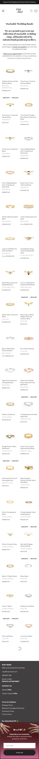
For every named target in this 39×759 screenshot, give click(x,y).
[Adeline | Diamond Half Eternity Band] (10, 71)
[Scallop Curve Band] (28, 595)
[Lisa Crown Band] (28, 625)
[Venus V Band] (10, 595)
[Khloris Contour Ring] (10, 534)
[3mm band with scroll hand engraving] (10, 468)
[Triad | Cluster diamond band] (28, 206)
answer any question (20, 47)
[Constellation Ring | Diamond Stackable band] (28, 238)
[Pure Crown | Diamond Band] (10, 138)
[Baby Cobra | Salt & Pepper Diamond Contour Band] (28, 304)
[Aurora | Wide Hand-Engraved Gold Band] (28, 272)
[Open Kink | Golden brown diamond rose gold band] (28, 370)
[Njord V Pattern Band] (10, 566)
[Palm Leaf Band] (10, 625)
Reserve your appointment (12, 54)
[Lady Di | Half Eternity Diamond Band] (10, 238)
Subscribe (19, 752)
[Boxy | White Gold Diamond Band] (10, 338)
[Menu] (3, 11)
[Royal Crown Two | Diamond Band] (28, 172)
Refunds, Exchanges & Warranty (13, 708)
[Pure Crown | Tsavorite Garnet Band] (10, 104)
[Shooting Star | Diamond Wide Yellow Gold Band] (28, 468)
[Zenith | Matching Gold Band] (10, 206)
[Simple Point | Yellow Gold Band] (10, 436)
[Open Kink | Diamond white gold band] (10, 370)
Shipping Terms (7, 705)
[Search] (31, 11)
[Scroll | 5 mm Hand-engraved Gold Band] (28, 436)
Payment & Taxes (8, 711)
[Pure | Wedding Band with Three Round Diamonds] (28, 138)
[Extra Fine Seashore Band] (10, 502)
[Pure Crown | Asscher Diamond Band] (28, 71)
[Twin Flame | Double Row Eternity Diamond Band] (28, 104)
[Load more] (19, 648)
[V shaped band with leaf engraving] (28, 404)
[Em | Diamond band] (28, 338)
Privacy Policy (7, 714)
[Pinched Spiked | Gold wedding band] (28, 502)
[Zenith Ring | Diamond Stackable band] (10, 272)
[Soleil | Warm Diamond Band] (10, 304)
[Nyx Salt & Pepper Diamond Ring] (28, 534)
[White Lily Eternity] (10, 404)
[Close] (36, 725)
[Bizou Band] (28, 566)
